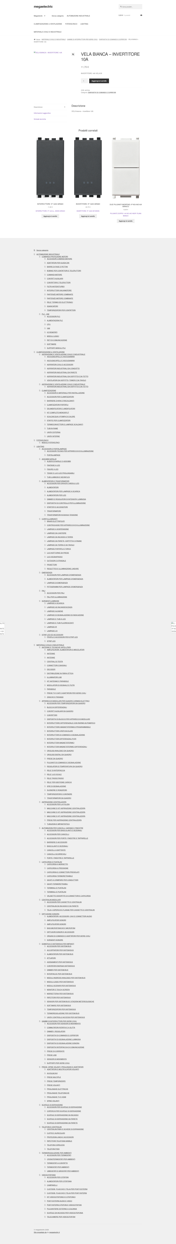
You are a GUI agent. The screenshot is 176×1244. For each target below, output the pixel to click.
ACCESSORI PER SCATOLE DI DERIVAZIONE (64, 1107)
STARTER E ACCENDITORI (57, 507)
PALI (43, 591)
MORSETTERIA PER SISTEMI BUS (60, 993)
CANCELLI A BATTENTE (56, 850)
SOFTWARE (51, 344)
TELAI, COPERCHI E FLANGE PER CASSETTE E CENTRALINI (71, 910)
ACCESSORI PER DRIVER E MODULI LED (63, 483)
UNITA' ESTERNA (53, 432)
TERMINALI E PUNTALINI (56, 888)
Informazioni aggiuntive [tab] (42, 113)
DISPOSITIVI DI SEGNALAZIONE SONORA (63, 1043)
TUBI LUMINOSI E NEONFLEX (58, 477)
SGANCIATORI (52, 306)
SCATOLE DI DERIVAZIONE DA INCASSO (62, 1115)
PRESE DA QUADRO (55, 758)
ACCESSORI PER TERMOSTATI (59, 1155)
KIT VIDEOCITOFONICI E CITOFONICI (61, 1197)
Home (38, 39)
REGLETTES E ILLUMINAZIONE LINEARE (63, 568)
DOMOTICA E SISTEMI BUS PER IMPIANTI (58, 944)
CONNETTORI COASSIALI (57, 665)
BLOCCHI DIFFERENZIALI (57, 707)
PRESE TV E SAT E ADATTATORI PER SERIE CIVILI (66, 693)
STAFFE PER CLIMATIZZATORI (58, 420)
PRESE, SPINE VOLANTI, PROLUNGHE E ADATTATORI (62, 1067)
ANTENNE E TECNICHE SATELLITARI (56, 647)
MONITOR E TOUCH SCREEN (58, 989)
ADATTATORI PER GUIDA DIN (58, 263)
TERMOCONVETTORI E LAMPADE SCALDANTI (65, 424)
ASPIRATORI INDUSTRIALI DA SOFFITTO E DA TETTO (67, 376)
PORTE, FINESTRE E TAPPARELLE (60, 858)
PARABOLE (51, 689)
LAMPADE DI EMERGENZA (57, 583)
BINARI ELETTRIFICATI (56, 521)
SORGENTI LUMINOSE (50, 601)
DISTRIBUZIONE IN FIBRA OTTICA (60, 673)
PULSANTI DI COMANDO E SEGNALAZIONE (64, 762)
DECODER (51, 669)
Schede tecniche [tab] (40, 119)
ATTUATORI (51, 958)
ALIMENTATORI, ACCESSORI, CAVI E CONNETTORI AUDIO (69, 916)
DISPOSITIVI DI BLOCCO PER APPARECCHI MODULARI (68, 719)
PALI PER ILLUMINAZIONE (57, 597)
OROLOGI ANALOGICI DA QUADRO (60, 750)
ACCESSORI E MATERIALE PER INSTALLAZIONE (66, 393)
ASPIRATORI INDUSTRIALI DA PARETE (62, 372)
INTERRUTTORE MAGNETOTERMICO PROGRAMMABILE (69, 727)
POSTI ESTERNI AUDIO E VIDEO (59, 1201)
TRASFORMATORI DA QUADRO (59, 798)
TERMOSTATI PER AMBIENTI (58, 1167)
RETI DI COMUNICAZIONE (57, 340)
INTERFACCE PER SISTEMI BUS (59, 974)
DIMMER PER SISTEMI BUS (57, 970)
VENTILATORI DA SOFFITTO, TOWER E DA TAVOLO (66, 380)
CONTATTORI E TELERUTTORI (58, 282)
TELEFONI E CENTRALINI (52, 1127)
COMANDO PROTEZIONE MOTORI (55, 256)
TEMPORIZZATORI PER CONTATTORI (61, 310)
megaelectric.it (54, 1232)
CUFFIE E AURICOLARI (56, 1133)
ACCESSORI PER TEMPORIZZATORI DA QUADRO (66, 703)
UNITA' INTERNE (53, 436)
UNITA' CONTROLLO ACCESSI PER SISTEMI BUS (66, 1017)
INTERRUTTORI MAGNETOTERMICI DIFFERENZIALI (67, 747)
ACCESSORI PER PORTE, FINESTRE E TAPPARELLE (67, 838)
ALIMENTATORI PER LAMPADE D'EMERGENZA (65, 579)
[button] (73, 54)
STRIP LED (51, 641)
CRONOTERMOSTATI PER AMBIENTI (61, 1159)
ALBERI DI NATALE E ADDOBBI (59, 461)
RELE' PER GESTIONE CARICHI (59, 782)
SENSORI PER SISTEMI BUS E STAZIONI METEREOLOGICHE (70, 1001)
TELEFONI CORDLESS (56, 1145)
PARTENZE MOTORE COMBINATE (60, 294)
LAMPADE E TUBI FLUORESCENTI (60, 623)
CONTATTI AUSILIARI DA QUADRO (60, 711)
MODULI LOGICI (53, 336)
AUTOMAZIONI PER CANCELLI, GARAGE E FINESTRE (62, 828)
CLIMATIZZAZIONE (49, 390)
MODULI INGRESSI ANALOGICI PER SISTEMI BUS (66, 978)
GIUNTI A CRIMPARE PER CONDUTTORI (62, 880)
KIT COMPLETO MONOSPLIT (58, 412)
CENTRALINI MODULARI (51, 900)
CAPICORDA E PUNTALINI (52, 862)
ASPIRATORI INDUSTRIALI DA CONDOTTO (63, 368)
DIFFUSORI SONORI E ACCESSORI (60, 932)
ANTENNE (51, 653)
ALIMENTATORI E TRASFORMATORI (55, 481)
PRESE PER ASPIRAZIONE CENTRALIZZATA (64, 820)
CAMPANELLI (52, 1185)
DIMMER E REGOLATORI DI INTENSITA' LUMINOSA (66, 499)
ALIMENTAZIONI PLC (55, 320)
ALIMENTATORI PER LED (56, 495)
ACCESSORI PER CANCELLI (58, 834)
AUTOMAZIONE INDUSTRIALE (78, 16)
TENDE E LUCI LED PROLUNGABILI (60, 473)
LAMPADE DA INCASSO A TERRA (60, 537)
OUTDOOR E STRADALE (56, 560)
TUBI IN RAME (52, 428)
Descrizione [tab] (38, 107)
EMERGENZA (47, 572)
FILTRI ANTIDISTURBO (55, 286)
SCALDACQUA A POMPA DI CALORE (61, 416)
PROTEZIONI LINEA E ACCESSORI (60, 1137)
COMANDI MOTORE (54, 274)
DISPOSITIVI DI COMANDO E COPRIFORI (113, 39)
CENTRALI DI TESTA (55, 661)
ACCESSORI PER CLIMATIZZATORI (60, 397)
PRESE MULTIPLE (54, 1077)
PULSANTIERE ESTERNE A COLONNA (62, 1209)
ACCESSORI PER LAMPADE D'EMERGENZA (64, 575)
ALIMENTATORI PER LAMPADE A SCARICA (63, 491)
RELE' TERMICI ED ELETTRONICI (60, 302)
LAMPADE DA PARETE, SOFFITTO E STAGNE (64, 541)
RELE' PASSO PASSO (55, 778)
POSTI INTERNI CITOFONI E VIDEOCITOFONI (64, 1205)
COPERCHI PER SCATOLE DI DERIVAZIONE (64, 1111)
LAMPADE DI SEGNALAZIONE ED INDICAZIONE (65, 615)
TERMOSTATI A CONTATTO (57, 1163)
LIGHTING (84, 24)
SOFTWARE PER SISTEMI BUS (59, 1005)
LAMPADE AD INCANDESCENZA (59, 607)
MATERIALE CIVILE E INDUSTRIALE (48, 32)
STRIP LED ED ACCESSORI (52, 635)
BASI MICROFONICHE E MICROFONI (61, 928)
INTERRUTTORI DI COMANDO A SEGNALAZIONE (66, 735)
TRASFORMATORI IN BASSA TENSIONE (62, 515)
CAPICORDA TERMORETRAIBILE (60, 876)
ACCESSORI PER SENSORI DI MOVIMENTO (64, 1023)
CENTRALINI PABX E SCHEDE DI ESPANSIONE (65, 1129)
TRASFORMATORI (54, 511)
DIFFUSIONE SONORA (50, 914)
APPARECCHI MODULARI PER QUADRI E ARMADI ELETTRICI (65, 701)
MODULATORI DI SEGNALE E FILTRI (61, 685)
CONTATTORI (52, 715)
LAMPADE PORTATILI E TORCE (59, 549)
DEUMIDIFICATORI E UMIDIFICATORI (61, 408)
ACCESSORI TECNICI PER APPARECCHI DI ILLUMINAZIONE (70, 451)
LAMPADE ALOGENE (55, 611)
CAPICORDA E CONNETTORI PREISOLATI (63, 872)
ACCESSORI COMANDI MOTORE (59, 259)
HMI (48, 328)
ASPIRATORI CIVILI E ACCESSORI (60, 364)
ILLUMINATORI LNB (54, 677)
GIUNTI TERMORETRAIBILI (57, 884)
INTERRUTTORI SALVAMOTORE (59, 290)
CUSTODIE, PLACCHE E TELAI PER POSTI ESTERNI (67, 1189)
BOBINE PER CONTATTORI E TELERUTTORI (64, 270)
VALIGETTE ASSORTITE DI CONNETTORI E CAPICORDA (69, 896)
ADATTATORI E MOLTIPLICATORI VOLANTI (63, 1069)
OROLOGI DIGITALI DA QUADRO (59, 754)
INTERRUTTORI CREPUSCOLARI (60, 731)
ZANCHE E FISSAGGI (55, 697)
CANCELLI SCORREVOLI (56, 854)
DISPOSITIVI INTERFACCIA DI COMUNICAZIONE (65, 1047)
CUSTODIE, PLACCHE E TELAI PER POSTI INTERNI (67, 1193)
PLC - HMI (45, 314)
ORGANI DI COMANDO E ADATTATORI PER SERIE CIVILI (68, 936)
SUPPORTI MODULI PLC (56, 348)
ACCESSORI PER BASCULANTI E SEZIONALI (64, 830)
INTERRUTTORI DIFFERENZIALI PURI (61, 739)
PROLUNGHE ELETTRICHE (57, 1089)
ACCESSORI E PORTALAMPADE (54, 449)
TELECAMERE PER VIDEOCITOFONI (61, 1217)
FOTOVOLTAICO (71, 24)
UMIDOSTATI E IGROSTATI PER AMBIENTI (63, 1171)
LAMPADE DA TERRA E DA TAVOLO (60, 545)
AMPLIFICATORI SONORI (56, 920)
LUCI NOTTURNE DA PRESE (58, 553)
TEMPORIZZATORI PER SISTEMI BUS (61, 1009)
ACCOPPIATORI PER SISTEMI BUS (60, 950)
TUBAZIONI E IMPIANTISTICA (58, 824)
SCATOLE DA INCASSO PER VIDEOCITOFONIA (65, 1213)
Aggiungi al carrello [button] (50, 216)
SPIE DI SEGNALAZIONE (56, 786)
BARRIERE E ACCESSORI (57, 842)
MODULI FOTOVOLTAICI (51, 442)
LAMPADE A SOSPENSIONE (58, 529)
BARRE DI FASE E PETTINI (57, 266)
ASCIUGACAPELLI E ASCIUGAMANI (61, 356)
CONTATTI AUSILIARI (55, 278)
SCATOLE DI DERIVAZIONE (52, 1105)
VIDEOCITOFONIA (49, 1175)
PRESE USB (52, 1055)
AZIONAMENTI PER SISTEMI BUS (60, 962)
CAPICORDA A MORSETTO (57, 864)
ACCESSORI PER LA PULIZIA (58, 804)
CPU (49, 324)
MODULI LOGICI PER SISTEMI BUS (60, 982)
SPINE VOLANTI (53, 1101)
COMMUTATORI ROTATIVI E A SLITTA (61, 1027)
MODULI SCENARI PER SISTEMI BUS (61, 985)
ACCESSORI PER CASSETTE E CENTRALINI (64, 902)
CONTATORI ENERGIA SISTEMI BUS (61, 966)
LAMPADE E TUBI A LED (56, 619)
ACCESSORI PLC (53, 316)
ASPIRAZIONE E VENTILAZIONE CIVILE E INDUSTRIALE (63, 354)
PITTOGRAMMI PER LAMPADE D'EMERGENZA (65, 587)
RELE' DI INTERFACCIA (56, 770)
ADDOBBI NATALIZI (49, 459)
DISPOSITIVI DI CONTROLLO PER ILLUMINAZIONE (66, 503)
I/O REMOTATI (52, 332)
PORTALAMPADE (53, 455)
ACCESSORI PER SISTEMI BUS (59, 946)
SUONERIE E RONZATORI (57, 790)
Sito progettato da (40, 1232)
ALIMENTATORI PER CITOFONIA (59, 1181)
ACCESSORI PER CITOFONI (58, 1177)
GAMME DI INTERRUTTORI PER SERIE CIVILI (82, 39)
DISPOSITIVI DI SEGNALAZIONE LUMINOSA (64, 1039)
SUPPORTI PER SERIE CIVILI (58, 1063)
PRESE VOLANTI (53, 1085)
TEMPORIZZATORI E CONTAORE (59, 794)
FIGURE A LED (52, 469)
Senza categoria (58, 16)
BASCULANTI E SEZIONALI (57, 846)
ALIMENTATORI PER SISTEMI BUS (60, 954)
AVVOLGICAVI (52, 1073)
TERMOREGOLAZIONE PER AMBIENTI (57, 1153)
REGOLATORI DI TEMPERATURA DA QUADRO (64, 766)
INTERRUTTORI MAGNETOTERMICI (60, 743)
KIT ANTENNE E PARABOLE (58, 681)
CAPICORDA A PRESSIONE (57, 868)
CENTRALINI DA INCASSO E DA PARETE (63, 906)
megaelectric (43, 6)
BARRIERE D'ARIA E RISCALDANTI (60, 401)
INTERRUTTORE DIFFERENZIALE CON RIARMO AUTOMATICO (71, 723)
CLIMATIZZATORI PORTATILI (57, 404)
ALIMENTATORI (53, 487)
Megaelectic (38, 16)
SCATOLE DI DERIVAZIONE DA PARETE (62, 1119)
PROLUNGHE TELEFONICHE (58, 1093)
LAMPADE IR (52, 627)
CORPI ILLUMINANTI (49, 519)
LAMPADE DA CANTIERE (56, 533)
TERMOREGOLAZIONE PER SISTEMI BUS (63, 1013)
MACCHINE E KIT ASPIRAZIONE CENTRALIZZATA (66, 808)
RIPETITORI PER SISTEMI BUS (59, 997)
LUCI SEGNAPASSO (54, 557)
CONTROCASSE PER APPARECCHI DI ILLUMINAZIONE (68, 525)
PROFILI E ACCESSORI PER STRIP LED (62, 637)
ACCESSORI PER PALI (55, 593)
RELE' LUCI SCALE (54, 774)
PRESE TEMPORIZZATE (56, 1081)
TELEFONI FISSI (53, 1149)
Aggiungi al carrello (99, 81)
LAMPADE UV (52, 631)
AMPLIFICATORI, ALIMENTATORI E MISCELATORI (65, 649)
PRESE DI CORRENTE (55, 1051)
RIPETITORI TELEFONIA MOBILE (59, 1141)
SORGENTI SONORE (55, 940)
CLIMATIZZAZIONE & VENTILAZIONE (48, 24)
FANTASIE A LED (53, 465)
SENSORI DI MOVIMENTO (57, 1059)
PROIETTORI (52, 564)
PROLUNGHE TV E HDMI (56, 1097)
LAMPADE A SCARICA (55, 603)
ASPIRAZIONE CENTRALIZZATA (54, 802)
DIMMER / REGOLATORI (56, 1031)
